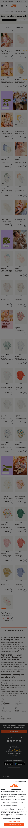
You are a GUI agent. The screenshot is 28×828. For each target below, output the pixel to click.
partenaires (6, 802)
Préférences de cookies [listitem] (14, 821)
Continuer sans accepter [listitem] (19, 781)
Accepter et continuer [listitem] (14, 825)
